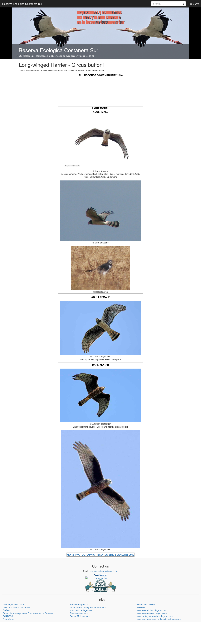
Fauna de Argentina (79, 604)
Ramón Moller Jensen (80, 616)
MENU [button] (195, 3)
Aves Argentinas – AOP (14, 604)
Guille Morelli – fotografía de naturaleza (88, 607)
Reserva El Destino (146, 604)
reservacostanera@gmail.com (104, 571)
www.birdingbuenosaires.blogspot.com (155, 616)
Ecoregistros (8, 619)
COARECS (8, 616)
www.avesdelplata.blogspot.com (152, 610)
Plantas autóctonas (79, 613)
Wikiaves (141, 607)
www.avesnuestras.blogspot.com (152, 613)
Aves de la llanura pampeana (16, 607)
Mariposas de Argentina (81, 610)
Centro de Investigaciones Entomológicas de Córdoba (28, 613)
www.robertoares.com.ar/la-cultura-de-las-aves (159, 619)
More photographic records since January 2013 (100, 554)
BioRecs (6, 610)
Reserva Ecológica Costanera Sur (22, 4)
